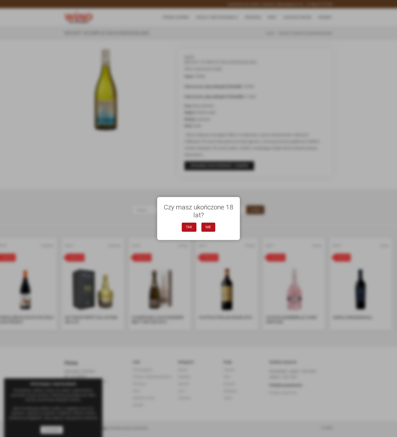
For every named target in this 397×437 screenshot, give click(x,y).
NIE (208, 227)
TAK (189, 227)
